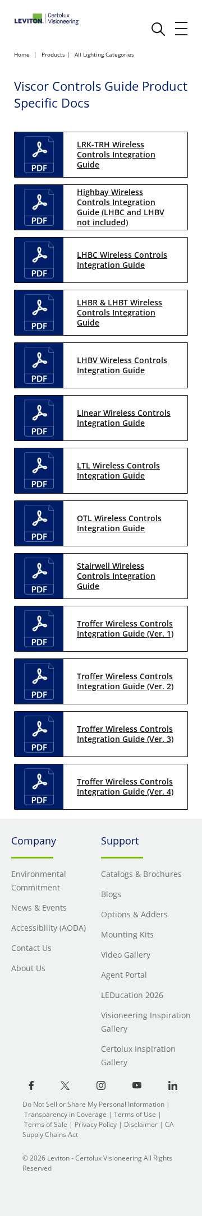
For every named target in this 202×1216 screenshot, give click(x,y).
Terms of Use (135, 1114)
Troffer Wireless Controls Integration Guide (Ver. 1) (125, 628)
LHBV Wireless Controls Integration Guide (122, 365)
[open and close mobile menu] (182, 28)
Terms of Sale (45, 1124)
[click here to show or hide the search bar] (158, 29)
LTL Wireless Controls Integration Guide (118, 470)
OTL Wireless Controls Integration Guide (119, 523)
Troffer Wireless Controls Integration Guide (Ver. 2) (125, 681)
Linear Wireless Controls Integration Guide (124, 417)
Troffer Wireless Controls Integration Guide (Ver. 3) (125, 733)
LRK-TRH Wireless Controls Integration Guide (116, 154)
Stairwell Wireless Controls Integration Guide (116, 575)
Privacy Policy (96, 1124)
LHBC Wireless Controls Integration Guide (122, 259)
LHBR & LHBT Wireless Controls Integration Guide (119, 312)
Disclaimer (141, 1124)
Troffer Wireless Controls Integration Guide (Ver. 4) (125, 786)
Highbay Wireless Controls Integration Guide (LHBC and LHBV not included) (120, 207)
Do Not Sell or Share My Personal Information (93, 1104)
